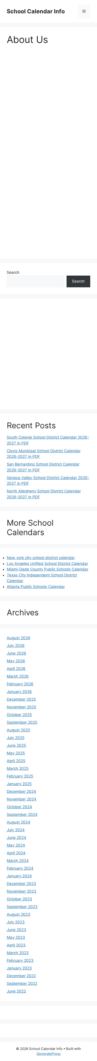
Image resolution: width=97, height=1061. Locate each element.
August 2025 (18, 730)
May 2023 (16, 937)
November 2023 (21, 891)
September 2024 (22, 814)
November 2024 (21, 799)
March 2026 (18, 676)
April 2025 (16, 761)
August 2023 (18, 914)
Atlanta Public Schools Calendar (36, 586)
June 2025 (16, 745)
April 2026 (16, 668)
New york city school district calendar (41, 557)
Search (13, 272)
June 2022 (16, 991)
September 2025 (22, 722)
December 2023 (21, 883)
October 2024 (19, 807)
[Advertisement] (48, 101)
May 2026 (16, 661)
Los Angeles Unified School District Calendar (47, 563)
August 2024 (18, 822)
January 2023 (19, 968)
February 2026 (20, 684)
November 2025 (21, 707)
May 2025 (16, 753)
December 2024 (21, 791)
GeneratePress (49, 1054)
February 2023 (20, 960)
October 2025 (19, 714)
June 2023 (16, 929)
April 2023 (16, 945)
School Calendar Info (36, 11)
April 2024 (16, 853)
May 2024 (16, 845)
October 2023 (19, 899)
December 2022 (21, 976)
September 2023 (22, 906)
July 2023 (16, 922)
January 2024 (19, 876)
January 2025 (19, 784)
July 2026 (16, 645)
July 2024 (16, 830)
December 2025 (21, 699)
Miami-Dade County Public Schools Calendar (47, 569)
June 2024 (16, 837)
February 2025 (20, 776)
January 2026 (19, 691)
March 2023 (18, 953)
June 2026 (16, 653)
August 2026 (18, 638)
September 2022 (22, 983)
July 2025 (15, 737)
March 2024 (18, 860)
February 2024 (20, 868)
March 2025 (17, 768)
